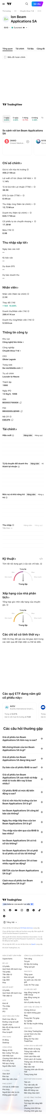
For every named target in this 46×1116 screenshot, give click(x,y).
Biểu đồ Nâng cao (31, 1090)
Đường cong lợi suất (10, 1022)
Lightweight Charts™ (32, 1087)
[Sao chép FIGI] (21, 411)
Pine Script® (7, 1032)
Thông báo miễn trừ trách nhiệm (32, 1052)
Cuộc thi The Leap (31, 985)
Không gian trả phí (9, 1095)
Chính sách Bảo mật (32, 1056)
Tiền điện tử (7, 974)
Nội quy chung (8, 1063)
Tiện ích (27, 1082)
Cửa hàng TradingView (33, 1031)
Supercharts (7, 959)
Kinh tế (5, 1003)
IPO (3, 1011)
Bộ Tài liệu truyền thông (33, 1023)
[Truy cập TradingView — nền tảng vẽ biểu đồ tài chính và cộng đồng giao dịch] (12, 104)
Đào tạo (5, 1076)
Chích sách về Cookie (32, 1059)
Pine (4, 982)
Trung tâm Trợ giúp (31, 1018)
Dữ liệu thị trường (31, 964)
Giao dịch (6, 1074)
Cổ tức (5, 1009)
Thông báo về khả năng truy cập (33, 1063)
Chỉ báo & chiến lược (10, 1087)
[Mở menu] (3, 3)
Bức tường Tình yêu (10, 1053)
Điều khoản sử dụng (32, 1049)
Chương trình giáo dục (33, 1111)
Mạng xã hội (7, 1050)
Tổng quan (28, 974)
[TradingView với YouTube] (16, 910)
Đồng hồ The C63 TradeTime (31, 1040)
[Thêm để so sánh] (28, 142)
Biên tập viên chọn (9, 1079)
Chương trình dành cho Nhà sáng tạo (11, 1059)
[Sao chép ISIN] (21, 403)
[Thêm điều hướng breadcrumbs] (15, 11)
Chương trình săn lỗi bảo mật (34, 1070)
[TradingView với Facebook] (10, 910)
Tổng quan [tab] (7, 48)
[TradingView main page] (12, 900)
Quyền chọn (7, 1024)
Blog (26, 1015)
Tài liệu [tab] (30, 48)
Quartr (33, 944)
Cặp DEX (6, 980)
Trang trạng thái (30, 1074)
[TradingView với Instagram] (22, 910)
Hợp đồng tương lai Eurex (31, 998)
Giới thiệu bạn (7, 1056)
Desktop (5, 1042)
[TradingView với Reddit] (4, 916)
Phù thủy (6, 1089)
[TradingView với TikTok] (39, 910)
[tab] (28, 435)
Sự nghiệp (28, 1021)
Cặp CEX (6, 977)
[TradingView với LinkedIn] (27, 910)
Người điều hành (9, 1066)
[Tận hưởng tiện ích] (41, 558)
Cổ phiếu (6, 966)
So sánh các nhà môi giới (32, 981)
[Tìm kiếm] (26, 3)
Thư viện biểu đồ (31, 1085)
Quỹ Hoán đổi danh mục (12, 969)
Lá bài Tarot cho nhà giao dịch (32, 1035)
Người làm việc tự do (10, 1092)
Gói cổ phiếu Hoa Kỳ (32, 1002)
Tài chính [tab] (20, 48)
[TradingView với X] (4, 910)
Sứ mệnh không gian (32, 1013)
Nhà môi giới (29, 977)
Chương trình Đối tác (32, 1108)
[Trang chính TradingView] (9, 4)
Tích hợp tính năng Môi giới (33, 1104)
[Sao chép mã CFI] (12, 420)
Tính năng (28, 959)
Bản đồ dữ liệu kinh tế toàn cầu (11, 1028)
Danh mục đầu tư (9, 1019)
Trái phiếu (6, 972)
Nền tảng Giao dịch (31, 1093)
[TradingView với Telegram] (33, 910)
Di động (5, 1040)
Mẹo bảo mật (29, 1067)
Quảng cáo (28, 1100)
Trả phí (27, 961)
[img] (24, 27)
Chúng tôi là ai (29, 1010)
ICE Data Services (26, 928)
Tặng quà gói (29, 967)
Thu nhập (6, 1006)
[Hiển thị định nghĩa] (28, 169)
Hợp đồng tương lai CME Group (31, 993)
